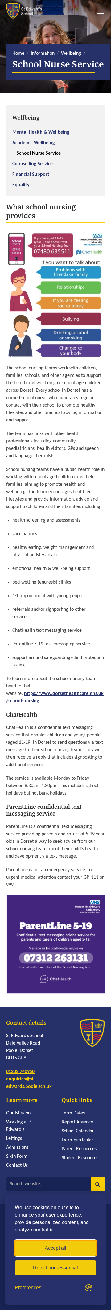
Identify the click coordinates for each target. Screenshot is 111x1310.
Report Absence (77, 1122)
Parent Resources (79, 1149)
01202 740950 (20, 1071)
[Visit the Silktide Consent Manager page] (88, 1287)
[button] (98, 1184)
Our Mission (18, 1113)
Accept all (55, 1248)
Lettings (14, 1138)
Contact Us (17, 1165)
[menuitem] (55, 150)
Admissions (17, 1147)
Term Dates (73, 1113)
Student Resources (80, 1158)
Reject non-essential (55, 1267)
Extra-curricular (77, 1140)
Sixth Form (16, 1156)
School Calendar (78, 1131)
